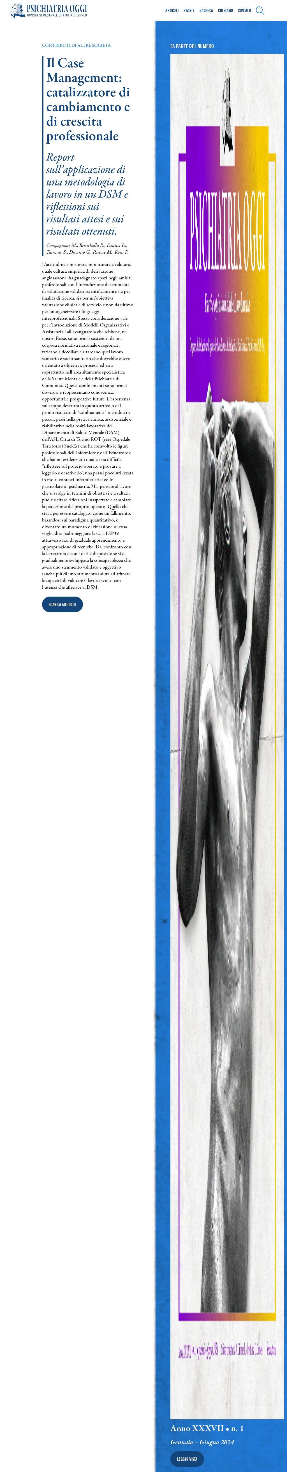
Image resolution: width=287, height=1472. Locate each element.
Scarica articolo (62, 604)
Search (261, 10)
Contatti (244, 10)
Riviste (189, 10)
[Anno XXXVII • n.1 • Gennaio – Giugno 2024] (227, 736)
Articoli (172, 10)
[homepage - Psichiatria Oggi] (55, 10)
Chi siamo (225, 10)
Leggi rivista (187, 1459)
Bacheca (206, 10)
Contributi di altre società (76, 46)
